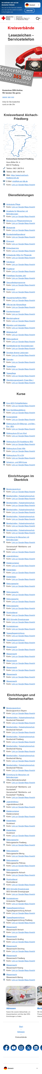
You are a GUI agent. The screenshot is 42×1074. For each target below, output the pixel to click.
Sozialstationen (12, 626)
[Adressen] (21, 995)
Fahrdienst (10, 262)
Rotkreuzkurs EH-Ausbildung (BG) (19, 441)
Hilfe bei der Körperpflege (16, 304)
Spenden (9, 359)
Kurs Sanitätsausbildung (15, 410)
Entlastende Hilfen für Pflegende (19, 255)
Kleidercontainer (12, 563)
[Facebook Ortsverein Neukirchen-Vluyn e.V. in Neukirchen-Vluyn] (6, 1048)
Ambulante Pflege (13, 204)
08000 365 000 (8, 97)
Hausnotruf (10, 289)
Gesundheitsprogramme (15, 282)
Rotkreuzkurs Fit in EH (15, 455)
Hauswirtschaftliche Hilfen (16, 297)
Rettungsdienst (12, 339)
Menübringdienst (12, 318)
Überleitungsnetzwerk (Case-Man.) (20, 380)
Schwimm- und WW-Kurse (16, 462)
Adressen (11, 1008)
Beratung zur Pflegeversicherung (19, 220)
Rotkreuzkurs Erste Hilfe (15, 448)
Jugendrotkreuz (12, 556)
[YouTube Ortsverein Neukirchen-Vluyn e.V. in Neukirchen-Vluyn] (14, 1048)
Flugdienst (10, 268)
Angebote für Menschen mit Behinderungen (17, 212)
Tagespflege (11, 366)
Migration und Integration (16, 325)
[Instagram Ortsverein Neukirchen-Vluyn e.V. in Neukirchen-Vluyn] (21, 1048)
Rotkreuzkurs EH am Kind (16, 433)
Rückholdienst (11, 612)
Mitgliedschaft (11, 332)
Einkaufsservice (12, 248)
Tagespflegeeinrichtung (15, 633)
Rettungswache (12, 583)
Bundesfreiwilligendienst (15, 234)
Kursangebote (11, 416)
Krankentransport (13, 311)
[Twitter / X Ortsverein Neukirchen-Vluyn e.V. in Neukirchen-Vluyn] (28, 1048)
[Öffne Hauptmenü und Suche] (38, 18)
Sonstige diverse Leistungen (17, 352)
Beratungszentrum (13, 489)
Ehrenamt (10, 241)
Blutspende (10, 227)
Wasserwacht (11, 647)
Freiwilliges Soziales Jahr (16, 275)
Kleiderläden (11, 569)
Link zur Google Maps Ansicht (23, 184)
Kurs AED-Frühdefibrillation (17, 403)
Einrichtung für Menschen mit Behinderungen (17, 538)
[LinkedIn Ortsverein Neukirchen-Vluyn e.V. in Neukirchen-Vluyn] (36, 1048)
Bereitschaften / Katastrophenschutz (20, 496)
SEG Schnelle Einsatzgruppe (17, 619)
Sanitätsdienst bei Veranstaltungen (19, 345)
